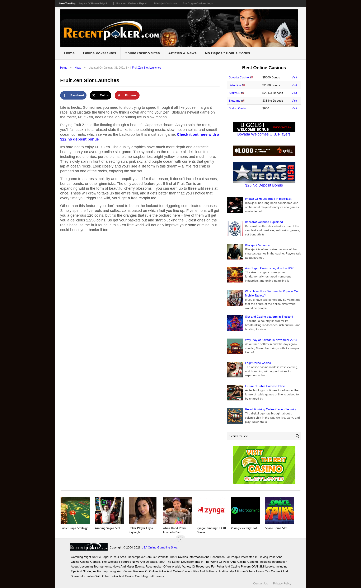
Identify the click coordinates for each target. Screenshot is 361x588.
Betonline (235, 85)
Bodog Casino (238, 108)
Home (69, 53)
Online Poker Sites (99, 53)
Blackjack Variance (165, 3)
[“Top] (180, 539)
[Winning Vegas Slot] (109, 510)
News (78, 67)
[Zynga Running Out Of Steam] (211, 510)
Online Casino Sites (142, 53)
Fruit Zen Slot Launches (146, 67)
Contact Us (260, 583)
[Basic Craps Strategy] (75, 510)
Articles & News (182, 53)
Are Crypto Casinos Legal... (199, 3)
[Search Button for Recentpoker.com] (296, 436)
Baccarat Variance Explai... (132, 3)
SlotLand (234, 100)
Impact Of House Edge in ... (95, 3)
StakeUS (234, 93)
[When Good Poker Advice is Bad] (177, 510)
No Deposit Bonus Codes (227, 53)
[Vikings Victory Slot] (245, 510)
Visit (294, 77)
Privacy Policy (282, 583)
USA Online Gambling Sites (159, 547)
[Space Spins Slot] (279, 510)
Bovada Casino (239, 77)
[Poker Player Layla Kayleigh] (143, 510)
